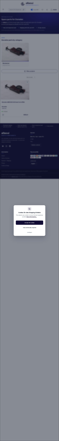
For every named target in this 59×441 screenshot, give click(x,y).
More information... (32, 217)
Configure (29, 232)
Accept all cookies (29, 222)
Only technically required (29, 227)
